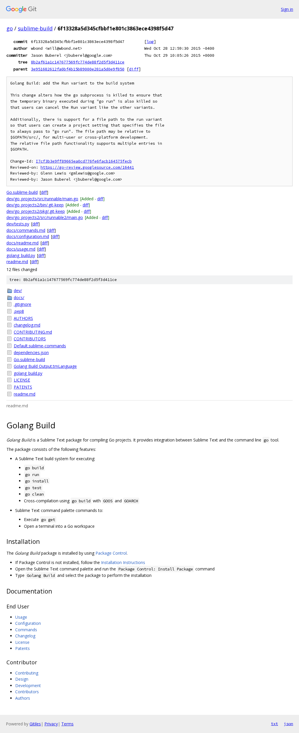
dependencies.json (31, 352)
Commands (26, 629)
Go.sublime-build (22, 192)
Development (28, 685)
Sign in (287, 9)
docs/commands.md (25, 230)
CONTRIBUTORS (30, 339)
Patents (22, 648)
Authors (22, 698)
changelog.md (27, 325)
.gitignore (22, 304)
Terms (67, 724)
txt (274, 723)
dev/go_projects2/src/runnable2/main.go (44, 217)
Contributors (27, 691)
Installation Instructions (123, 562)
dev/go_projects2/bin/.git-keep (35, 205)
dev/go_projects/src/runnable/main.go (42, 198)
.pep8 (19, 311)
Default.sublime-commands (40, 346)
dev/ (18, 290)
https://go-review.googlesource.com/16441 (87, 167)
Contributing (26, 673)
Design (21, 679)
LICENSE (22, 380)
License (22, 642)
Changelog (25, 636)
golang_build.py (20, 255)
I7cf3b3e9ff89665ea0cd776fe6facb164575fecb (84, 161)
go (9, 28)
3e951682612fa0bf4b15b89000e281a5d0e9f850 (77, 69)
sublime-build (35, 28)
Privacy (51, 724)
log (150, 41)
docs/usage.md (20, 249)
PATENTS (23, 387)
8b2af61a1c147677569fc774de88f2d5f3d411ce (77, 62)
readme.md (17, 261)
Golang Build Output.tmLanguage (45, 366)
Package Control (111, 553)
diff (133, 69)
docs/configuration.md (27, 236)
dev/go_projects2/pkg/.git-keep (35, 211)
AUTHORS (23, 318)
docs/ (19, 297)
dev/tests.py (17, 224)
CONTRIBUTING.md (33, 332)
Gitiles (35, 724)
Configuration (28, 623)
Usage (21, 617)
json (288, 723)
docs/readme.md (22, 243)
